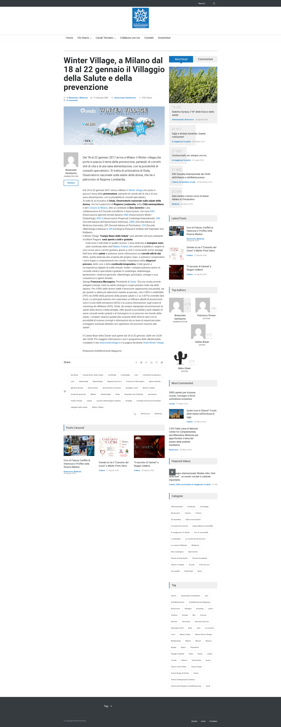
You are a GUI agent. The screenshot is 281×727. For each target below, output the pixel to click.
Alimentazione (178, 120)
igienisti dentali (77, 388)
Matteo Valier (185, 634)
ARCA (99, 218)
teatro (208, 660)
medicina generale (78, 394)
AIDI (152, 211)
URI (110, 229)
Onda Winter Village (153, 342)
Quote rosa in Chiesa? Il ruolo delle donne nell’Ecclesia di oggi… (202, 414)
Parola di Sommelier (179, 558)
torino (195, 673)
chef (136, 375)
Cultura (102, 470)
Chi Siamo (83, 37)
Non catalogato (177, 552)
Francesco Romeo (206, 315)
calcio (210, 609)
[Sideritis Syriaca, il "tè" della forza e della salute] (193, 85)
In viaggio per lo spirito (181, 142)
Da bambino (184, 182)
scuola (174, 660)
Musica (209, 641)
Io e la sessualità (201, 532)
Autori (203, 721)
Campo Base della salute (93, 375)
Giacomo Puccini (202, 622)
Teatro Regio (196, 667)
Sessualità (175, 571)
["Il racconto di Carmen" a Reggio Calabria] (149, 446)
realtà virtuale (76, 401)
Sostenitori (164, 37)
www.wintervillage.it (110, 342)
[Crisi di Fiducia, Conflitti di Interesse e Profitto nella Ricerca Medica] (79, 445)
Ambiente (191, 507)
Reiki (191, 654)
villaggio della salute (79, 407)
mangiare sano (132, 388)
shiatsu (184, 660)
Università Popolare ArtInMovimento (186, 686)
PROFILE (71, 183)
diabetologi (83, 381)
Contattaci (213, 721)
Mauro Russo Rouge (203, 634)
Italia (190, 628)
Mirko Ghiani (184, 368)
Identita (194, 721)
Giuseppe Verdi (177, 628)
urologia (128, 401)
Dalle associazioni (183, 484)
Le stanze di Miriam (179, 545)
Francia (203, 615)
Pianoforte (194, 647)
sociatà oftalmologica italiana (108, 401)
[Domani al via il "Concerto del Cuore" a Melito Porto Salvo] (114, 446)
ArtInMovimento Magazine (199, 602)
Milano (93, 394)
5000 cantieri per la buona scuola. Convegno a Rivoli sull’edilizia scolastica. (182, 396)
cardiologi (112, 375)
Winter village (135, 190)
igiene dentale (155, 381)
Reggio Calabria (177, 654)
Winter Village (97, 407)
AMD (126, 215)
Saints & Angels (177, 565)
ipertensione (93, 388)
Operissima (193, 552)
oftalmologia (106, 394)
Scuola (193, 182)
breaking (74, 375)
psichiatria (152, 394)
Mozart (198, 641)
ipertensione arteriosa (112, 388)
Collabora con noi (130, 37)
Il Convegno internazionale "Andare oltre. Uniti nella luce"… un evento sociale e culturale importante (192, 476)
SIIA (158, 218)
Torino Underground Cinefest (183, 680)
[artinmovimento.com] (140, 23)
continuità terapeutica (152, 375)
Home (69, 37)
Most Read (181, 59)
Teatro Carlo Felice (179, 667)
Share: (67, 362)
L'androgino (176, 539)
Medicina (83, 98)
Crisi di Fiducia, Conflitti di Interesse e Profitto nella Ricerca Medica (77, 463)
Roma (200, 654)
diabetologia (98, 381)
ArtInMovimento (177, 602)
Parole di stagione (199, 558)
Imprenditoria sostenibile (202, 526)
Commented (205, 59)
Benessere (73, 98)
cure (72, 381)
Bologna (188, 609)
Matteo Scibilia (120, 246)
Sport (199, 571)
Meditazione (176, 641)
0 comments (72, 100)
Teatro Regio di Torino (180, 673)
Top (106, 706)
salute (89, 401)
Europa (185, 615)
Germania (186, 622)
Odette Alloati (202, 342)
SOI (143, 225)
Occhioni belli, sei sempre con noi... (190, 155)
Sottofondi (188, 571)
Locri (173, 634)
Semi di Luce (204, 565)
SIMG (132, 222)
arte (206, 596)
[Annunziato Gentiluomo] (71, 159)
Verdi (208, 686)
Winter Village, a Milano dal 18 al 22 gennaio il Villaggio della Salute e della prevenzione (114, 74)
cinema (188, 513)
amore (173, 596)
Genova (174, 622)
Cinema (174, 615)
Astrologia (204, 507)
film (194, 615)
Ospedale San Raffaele (133, 394)
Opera (183, 647)
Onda (133, 281)
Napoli (173, 647)
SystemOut (196, 660)
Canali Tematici (104, 37)
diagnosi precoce (114, 381)
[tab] (181, 60)
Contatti (149, 37)
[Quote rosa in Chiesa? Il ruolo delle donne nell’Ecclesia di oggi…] (176, 414)
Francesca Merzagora (135, 381)
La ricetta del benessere (195, 539)
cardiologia (125, 375)
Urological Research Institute (149, 401)
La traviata (209, 628)
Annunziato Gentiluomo (125, 98)
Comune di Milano (97, 208)
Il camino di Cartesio (179, 526)
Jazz (198, 628)
